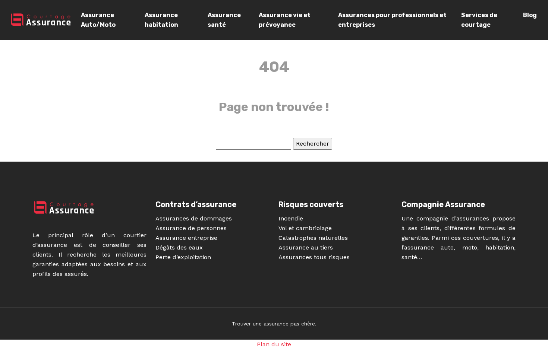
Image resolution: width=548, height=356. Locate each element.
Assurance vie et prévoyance (285, 20)
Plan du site (274, 344)
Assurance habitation (161, 20)
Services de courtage (479, 20)
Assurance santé (224, 20)
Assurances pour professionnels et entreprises (392, 20)
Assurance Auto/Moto (98, 20)
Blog (530, 15)
